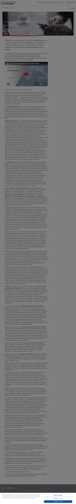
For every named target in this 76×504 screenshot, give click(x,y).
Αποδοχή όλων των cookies (58, 501)
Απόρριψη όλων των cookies (58, 498)
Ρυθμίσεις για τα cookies (58, 495)
